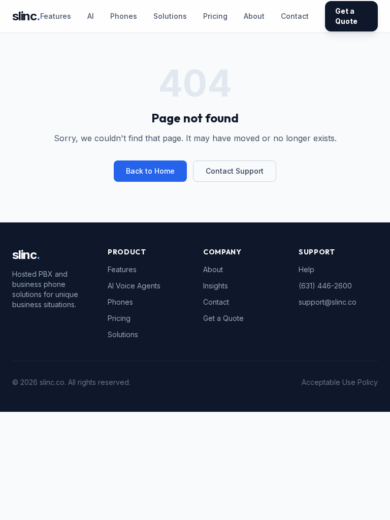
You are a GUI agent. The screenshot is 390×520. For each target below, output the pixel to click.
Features (55, 16)
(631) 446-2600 (325, 285)
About (254, 16)
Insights (215, 285)
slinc (26, 16)
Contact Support (235, 171)
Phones (123, 16)
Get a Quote (346, 16)
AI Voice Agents (134, 285)
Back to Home (150, 171)
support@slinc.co (327, 302)
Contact (295, 16)
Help (306, 269)
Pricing (215, 16)
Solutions (170, 16)
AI (90, 16)
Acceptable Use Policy (340, 382)
